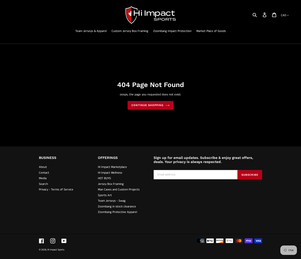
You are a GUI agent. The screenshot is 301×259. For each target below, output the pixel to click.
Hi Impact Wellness (110, 173)
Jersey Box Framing (111, 184)
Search (43, 184)
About (43, 167)
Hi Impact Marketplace (112, 167)
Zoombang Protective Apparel (117, 212)
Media (42, 178)
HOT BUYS (104, 178)
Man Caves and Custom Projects (119, 189)
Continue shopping (147, 105)
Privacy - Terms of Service (56, 189)
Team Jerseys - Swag (112, 201)
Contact (44, 173)
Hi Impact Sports (55, 249)
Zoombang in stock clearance (117, 206)
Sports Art (105, 195)
